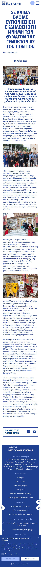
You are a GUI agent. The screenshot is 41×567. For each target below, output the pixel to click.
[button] (20, 564)
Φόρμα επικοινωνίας (20, 510)
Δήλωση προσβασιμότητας (20, 494)
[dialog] (20, 551)
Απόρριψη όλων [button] (30, 559)
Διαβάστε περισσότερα (27, 550)
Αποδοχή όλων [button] (10, 559)
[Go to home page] (11, 3)
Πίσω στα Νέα (12, 53)
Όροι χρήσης (20, 490)
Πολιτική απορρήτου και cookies (20, 498)
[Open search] (32, 3)
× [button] (39, 537)
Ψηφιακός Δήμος (20, 486)
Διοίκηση (20, 478)
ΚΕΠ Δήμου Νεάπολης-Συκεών (20, 514)
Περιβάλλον (20, 482)
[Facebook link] (28, 432)
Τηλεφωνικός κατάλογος (20, 506)
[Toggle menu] (37, 2)
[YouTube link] (34, 432)
